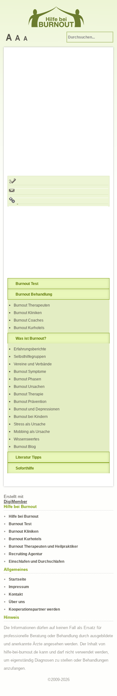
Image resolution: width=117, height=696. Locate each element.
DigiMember (15, 501)
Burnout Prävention (30, 401)
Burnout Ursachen (29, 386)
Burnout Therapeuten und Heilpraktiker (43, 546)
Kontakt (16, 594)
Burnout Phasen (27, 379)
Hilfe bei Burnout (23, 516)
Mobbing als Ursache (32, 431)
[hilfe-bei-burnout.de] (58, 15)
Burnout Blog (25, 447)
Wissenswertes (26, 439)
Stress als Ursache (30, 424)
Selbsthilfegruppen (30, 356)
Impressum (19, 587)
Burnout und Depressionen (37, 409)
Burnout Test (27, 284)
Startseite (17, 579)
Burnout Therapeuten (32, 305)
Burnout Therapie (28, 394)
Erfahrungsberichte (30, 349)
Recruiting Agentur (25, 554)
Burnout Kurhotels (29, 328)
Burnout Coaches (28, 320)
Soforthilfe (25, 468)
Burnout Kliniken (28, 313)
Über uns (17, 602)
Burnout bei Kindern (31, 416)
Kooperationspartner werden (34, 609)
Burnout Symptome (30, 371)
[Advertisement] (58, 112)
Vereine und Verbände (33, 364)
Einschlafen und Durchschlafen (36, 561)
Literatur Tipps (28, 457)
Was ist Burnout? (31, 338)
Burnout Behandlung (34, 294)
